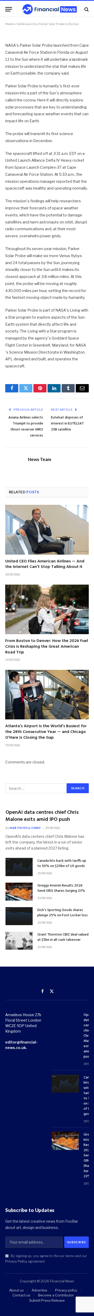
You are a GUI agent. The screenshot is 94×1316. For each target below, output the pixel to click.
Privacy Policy (16, 1261)
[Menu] (8, 9)
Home (9, 24)
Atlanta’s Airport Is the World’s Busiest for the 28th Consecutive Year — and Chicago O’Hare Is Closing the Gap (46, 732)
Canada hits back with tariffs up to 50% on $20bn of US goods (61, 863)
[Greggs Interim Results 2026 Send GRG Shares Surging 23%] (19, 892)
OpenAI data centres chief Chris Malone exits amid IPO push (42, 816)
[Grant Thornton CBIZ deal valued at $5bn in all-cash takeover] (19, 941)
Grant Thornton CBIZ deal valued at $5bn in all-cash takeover (63, 937)
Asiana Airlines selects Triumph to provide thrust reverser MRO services (25, 427)
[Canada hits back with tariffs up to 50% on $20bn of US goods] (19, 867)
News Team (39, 459)
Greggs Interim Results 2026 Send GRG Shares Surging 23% (61, 888)
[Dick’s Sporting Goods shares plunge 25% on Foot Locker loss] (19, 916)
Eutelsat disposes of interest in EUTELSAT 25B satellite (67, 424)
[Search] (86, 9)
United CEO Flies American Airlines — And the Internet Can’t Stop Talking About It (44, 564)
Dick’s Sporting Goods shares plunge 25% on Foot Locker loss (62, 912)
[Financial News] (49, 9)
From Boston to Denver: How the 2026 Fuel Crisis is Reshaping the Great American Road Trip (46, 647)
